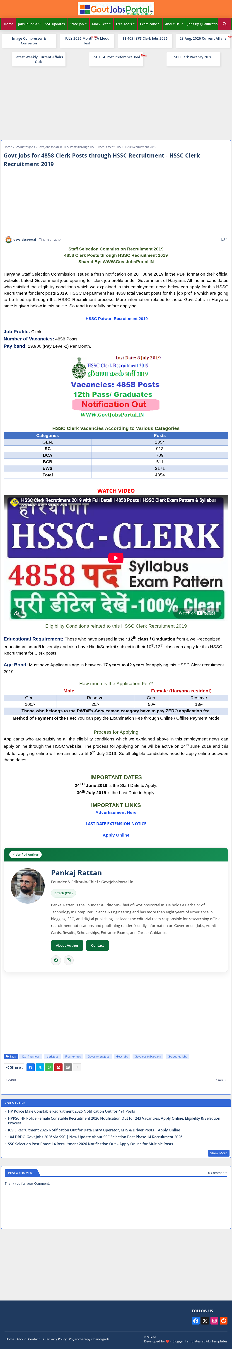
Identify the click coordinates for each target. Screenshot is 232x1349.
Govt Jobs (122, 1056)
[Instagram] (69, 960)
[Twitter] (40, 1067)
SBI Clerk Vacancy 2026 (193, 57)
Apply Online (116, 835)
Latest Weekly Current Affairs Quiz (38, 59)
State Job (77, 24)
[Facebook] (56, 960)
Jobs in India (27, 24)
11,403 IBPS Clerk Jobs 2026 (145, 38)
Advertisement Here (116, 812)
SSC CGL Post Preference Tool (116, 57)
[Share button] (77, 1067)
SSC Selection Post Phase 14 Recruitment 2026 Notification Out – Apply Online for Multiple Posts (90, 1144)
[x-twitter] (205, 1321)
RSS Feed (150, 1337)
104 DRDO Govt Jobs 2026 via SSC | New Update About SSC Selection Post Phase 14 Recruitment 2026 (95, 1137)
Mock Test (100, 24)
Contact (97, 945)
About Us (172, 24)
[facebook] (196, 1321)
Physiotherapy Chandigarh (89, 1339)
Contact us (36, 1339)
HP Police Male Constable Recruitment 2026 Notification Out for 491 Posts (71, 1111)
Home (8, 24)
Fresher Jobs (73, 1056)
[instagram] (214, 1321)
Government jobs (98, 1056)
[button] (224, 24)
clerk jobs (52, 1056)
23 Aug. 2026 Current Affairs (203, 38)
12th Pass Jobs (31, 1056)
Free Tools (124, 24)
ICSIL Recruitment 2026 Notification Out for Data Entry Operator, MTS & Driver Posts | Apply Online (94, 1130)
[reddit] (223, 1321)
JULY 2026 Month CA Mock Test (87, 40)
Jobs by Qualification (204, 24)
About (21, 1339)
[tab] (8, 24)
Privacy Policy (56, 1339)
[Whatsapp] (49, 1067)
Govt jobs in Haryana (148, 1056)
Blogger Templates (186, 1341)
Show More (218, 1153)
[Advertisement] (116, 102)
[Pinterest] (58, 1067)
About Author (67, 945)
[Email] (68, 1067)
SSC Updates (55, 24)
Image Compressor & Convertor (29, 40)
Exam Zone (148, 24)
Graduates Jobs (24, 147)
